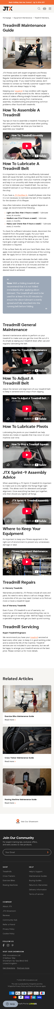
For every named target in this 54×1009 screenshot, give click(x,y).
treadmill (18, 91)
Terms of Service (35, 986)
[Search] (39, 8)
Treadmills (7, 872)
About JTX (7, 906)
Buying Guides (35, 881)
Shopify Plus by (22, 1003)
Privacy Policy (8, 929)
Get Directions (9, 968)
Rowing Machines (10, 885)
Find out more (23, 968)
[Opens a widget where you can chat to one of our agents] (10, 1004)
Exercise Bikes (9, 881)
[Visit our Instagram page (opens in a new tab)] (8, 945)
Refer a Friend (9, 925)
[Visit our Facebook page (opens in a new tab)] (3, 945)
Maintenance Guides (38, 876)
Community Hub (10, 920)
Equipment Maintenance (23, 18)
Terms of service (36, 894)
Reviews (6, 915)
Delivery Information (38, 890)
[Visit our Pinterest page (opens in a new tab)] (12, 945)
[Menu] (50, 8)
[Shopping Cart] (44, 8)
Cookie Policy (8, 934)
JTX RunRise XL (21, 195)
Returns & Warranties (38, 885)
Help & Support (35, 872)
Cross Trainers (9, 876)
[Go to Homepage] (7, 9)
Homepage (7, 18)
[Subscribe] (48, 852)
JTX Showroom (9, 911)
